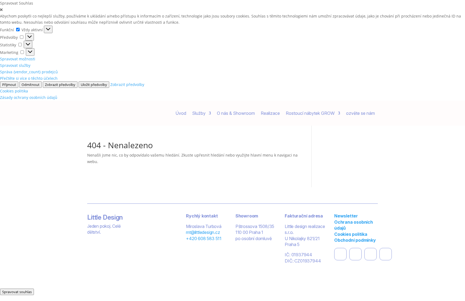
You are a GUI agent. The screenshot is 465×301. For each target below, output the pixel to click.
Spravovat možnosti (17, 58)
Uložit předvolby (94, 84)
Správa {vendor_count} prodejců (29, 71)
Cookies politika (14, 91)
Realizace (270, 113)
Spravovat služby (15, 65)
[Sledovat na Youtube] (385, 254)
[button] (232, 9)
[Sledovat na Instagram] (355, 254)
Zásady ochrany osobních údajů (28, 97)
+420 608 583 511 (203, 238)
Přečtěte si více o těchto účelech (29, 78)
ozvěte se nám (360, 113)
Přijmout (9, 84)
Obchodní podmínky (355, 240)
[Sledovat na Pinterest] (370, 254)
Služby (199, 113)
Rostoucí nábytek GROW (310, 113)
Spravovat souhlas (17, 291)
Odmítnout (31, 84)
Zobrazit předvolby (60, 84)
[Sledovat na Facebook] (340, 254)
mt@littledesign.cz (203, 232)
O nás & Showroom (236, 113)
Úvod (180, 113)
